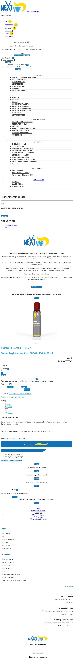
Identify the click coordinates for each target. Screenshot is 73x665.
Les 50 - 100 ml (17, 184)
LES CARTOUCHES (18, 82)
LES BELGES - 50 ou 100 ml (21, 155)
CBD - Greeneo (17, 171)
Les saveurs (6, 542)
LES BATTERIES (17, 84)
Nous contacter (7, 559)
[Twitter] (8, 404)
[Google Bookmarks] (8, 411)
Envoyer (24, 387)
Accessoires (6, 546)
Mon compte (6, 565)
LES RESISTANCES (18, 86)
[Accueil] (38, 640)
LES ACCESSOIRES (18, 91)
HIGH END (15, 126)
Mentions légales (11, 225)
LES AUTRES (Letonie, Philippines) (24, 161)
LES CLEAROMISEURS (19, 80)
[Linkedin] (8, 406)
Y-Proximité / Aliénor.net (38, 519)
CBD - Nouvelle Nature (20, 173)
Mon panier (6, 568)
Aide (38, 509)
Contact (38, 506)
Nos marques (7, 549)
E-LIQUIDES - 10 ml (19, 144)
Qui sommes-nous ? (8, 562)
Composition (29, 445)
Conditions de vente (38, 511)
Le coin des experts (8, 539)
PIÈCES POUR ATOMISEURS (22, 133)
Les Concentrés (18, 186)
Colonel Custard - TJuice (16, 348)
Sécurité (7, 227)
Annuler (10, 387)
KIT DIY (14, 102)
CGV (3, 571)
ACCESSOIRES (17, 135)
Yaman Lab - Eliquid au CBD (22, 175)
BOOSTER (15, 97)
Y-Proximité (38, 517)
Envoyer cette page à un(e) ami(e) (13, 397)
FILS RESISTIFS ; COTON (20, 131)
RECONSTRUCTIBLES (19, 124)
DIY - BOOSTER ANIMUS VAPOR (20, 393)
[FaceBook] (9, 413)
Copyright (38, 513)
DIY (3, 536)
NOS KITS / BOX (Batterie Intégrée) (25, 77)
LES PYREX (16, 88)
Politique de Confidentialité (11, 574)
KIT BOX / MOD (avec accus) (22, 122)
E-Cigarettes (6, 533)
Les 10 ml (15, 182)
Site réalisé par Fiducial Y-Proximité (14, 580)
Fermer (27, 390)
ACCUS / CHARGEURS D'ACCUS (23, 128)
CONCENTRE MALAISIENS (21, 108)
